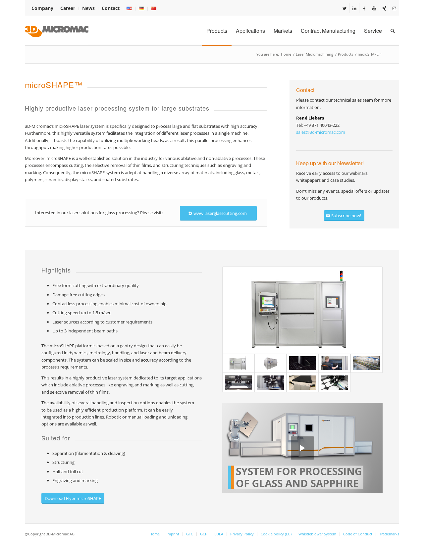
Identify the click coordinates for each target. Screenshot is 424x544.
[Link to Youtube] (374, 8)
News (88, 8)
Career (67, 8)
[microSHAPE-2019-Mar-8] (270, 382)
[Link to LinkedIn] (354, 8)
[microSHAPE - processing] (334, 382)
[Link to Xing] (384, 8)
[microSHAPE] (270, 363)
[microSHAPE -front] (302, 310)
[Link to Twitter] (344, 8)
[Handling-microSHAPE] (303, 382)
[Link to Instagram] (394, 8)
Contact (111, 8)
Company (42, 8)
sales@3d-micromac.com (320, 132)
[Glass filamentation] (303, 363)
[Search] (392, 30)
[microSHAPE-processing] (238, 382)
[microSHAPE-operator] (334, 363)
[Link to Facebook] (364, 8)
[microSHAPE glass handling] (366, 363)
